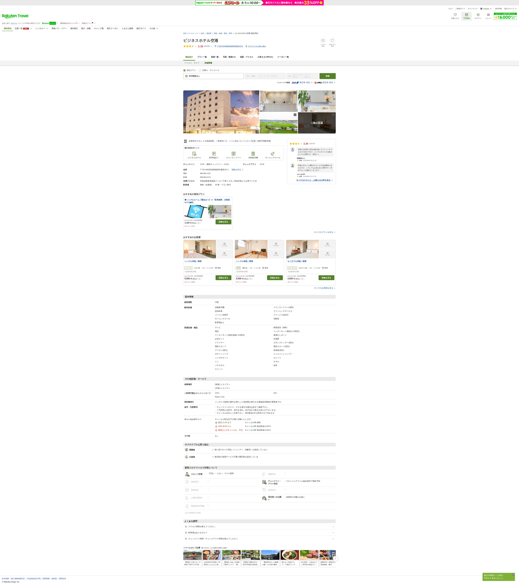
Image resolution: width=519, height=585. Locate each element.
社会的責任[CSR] (34, 579)
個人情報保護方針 (18, 579)
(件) (207, 46)
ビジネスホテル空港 (200, 40)
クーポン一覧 (283, 57)
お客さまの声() (265, 57)
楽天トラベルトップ (190, 33)
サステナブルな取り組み (257, 46)
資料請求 (62, 579)
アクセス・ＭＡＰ (191, 63)
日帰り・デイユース (210, 70)
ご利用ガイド (460, 9)
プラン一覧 (202, 57)
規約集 (54, 579)
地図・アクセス (246, 57)
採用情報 (46, 579)
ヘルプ (450, 9)
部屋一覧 (215, 57)
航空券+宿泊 (305, 82)
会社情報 (5, 579)
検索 (328, 76)
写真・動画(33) (229, 57)
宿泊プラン (191, 70)
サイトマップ (473, 9)
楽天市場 (498, 9)
